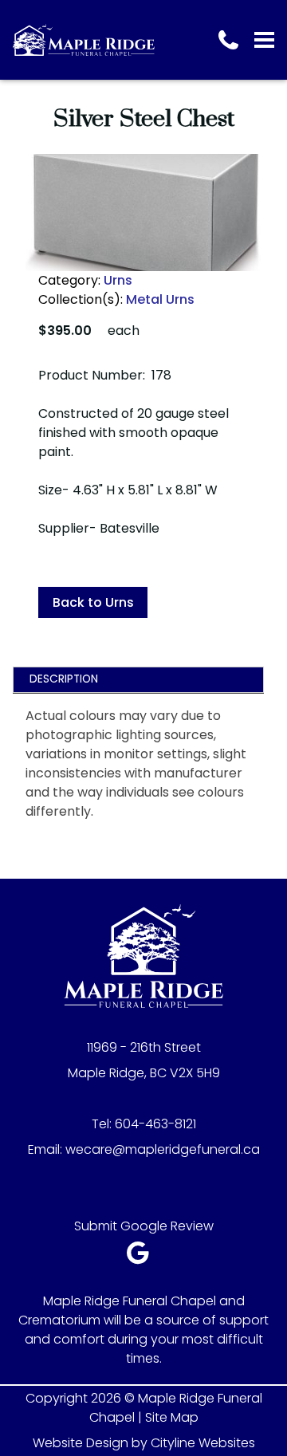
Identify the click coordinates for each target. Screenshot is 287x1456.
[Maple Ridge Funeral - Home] (84, 40)
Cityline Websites (203, 1443)
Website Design (80, 1443)
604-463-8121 (155, 1124)
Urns (118, 280)
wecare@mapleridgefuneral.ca (162, 1149)
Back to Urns (93, 602)
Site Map (172, 1417)
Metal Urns (160, 299)
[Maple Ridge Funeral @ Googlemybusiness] (143, 1257)
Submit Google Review (144, 1226)
